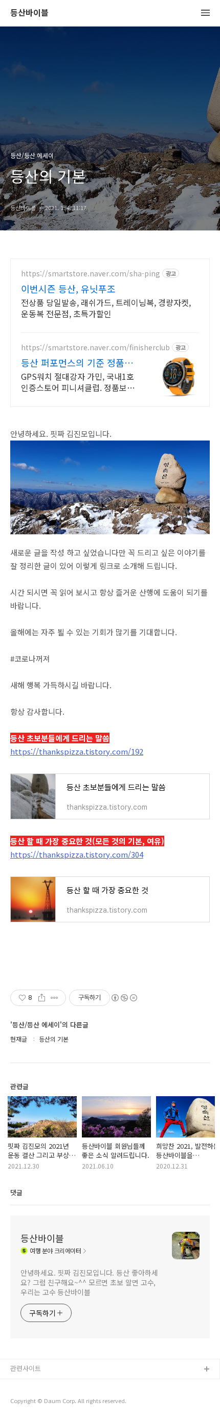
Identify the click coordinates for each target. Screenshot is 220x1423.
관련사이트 (25, 1368)
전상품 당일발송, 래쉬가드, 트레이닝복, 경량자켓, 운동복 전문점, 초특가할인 (106, 307)
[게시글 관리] (54, 997)
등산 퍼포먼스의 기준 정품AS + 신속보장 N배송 (78, 362)
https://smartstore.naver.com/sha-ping (90, 273)
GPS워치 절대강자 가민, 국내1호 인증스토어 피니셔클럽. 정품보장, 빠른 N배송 (79, 381)
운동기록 (23, 1386)
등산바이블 (29, 13)
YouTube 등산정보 (37, 1402)
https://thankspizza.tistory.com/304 (76, 854)
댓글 (16, 1192)
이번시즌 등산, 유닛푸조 (68, 288)
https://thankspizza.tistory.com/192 (76, 751)
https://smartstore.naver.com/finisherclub (95, 347)
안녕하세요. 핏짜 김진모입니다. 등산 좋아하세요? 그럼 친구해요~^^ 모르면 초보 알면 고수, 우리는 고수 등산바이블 (89, 1282)
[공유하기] (41, 997)
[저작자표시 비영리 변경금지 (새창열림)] (124, 998)
